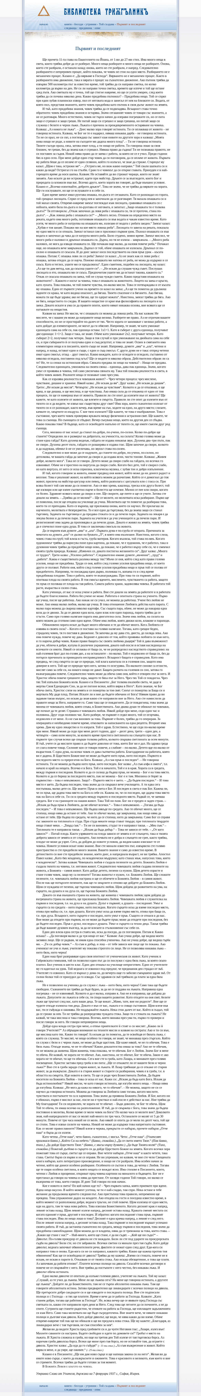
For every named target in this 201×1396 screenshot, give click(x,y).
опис (98, 28)
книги (68, 24)
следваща (70, 28)
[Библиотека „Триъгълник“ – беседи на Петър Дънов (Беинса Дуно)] (100, 10)
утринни (91, 24)
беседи (78, 24)
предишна (85, 28)
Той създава (106, 24)
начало (43, 24)
